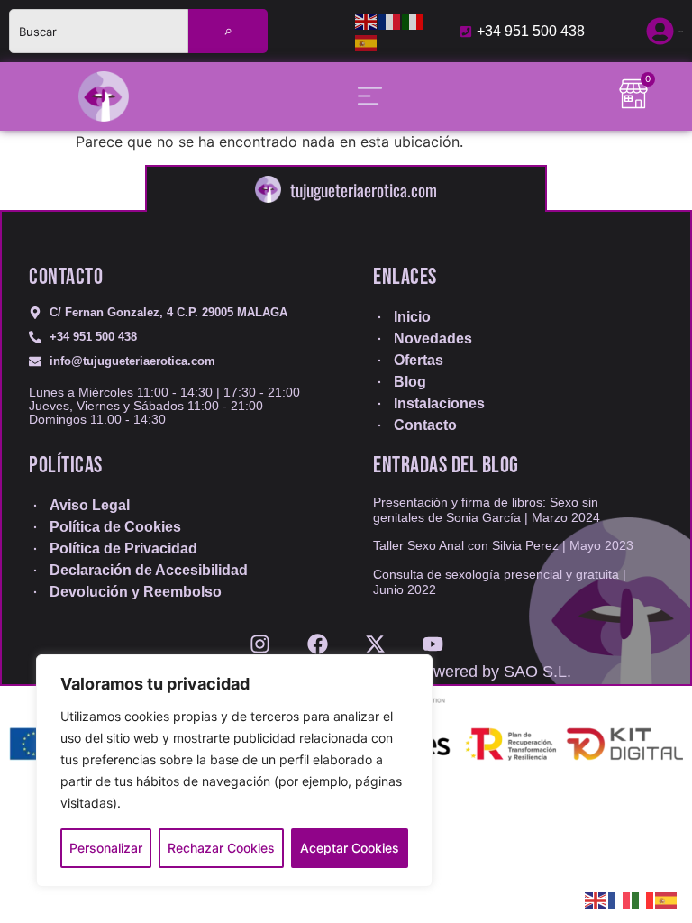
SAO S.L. (537, 672)
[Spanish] (366, 42)
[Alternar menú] (370, 96)
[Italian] (413, 21)
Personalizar (105, 847)
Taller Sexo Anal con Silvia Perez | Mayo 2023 (503, 545)
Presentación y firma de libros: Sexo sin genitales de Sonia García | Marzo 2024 (486, 510)
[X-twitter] (375, 637)
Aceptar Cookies (349, 847)
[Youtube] (433, 637)
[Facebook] (317, 637)
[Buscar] (228, 31)
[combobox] (98, 31)
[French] (390, 21)
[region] (234, 770)
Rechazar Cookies (221, 847)
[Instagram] (260, 637)
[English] (366, 21)
